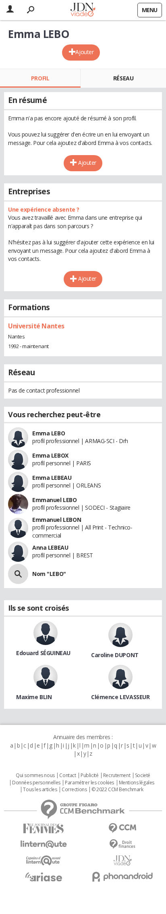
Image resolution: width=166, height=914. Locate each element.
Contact (67, 775)
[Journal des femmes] (43, 829)
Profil (40, 78)
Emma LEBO (48, 433)
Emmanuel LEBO (54, 500)
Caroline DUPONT (115, 655)
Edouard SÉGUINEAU (43, 653)
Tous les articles (40, 789)
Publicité (89, 775)
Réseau (123, 78)
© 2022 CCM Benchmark (117, 789)
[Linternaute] (43, 844)
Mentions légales (136, 783)
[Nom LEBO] (18, 574)
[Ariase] (43, 876)
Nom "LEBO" (49, 574)
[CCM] (122, 828)
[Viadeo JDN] (122, 860)
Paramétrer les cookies (89, 783)
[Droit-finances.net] (122, 844)
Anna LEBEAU (50, 547)
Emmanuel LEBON (56, 519)
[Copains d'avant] (43, 860)
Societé (142, 775)
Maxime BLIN (34, 697)
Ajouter (84, 52)
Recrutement (116, 775)
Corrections (74, 789)
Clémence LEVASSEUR (120, 697)
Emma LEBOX (50, 455)
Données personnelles (36, 783)
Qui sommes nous (35, 775)
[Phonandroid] (122, 877)
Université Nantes (36, 325)
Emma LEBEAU (51, 477)
